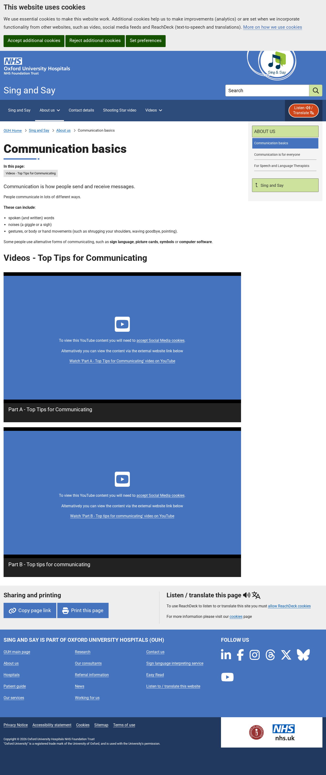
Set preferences (146, 40)
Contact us (155, 652)
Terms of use (124, 725)
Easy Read (155, 675)
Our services (14, 697)
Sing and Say (39, 130)
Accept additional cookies (34, 40)
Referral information (92, 675)
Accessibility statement (51, 725)
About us (63, 130)
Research (82, 652)
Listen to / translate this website (173, 686)
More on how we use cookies (272, 27)
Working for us (87, 697)
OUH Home (13, 130)
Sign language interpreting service (174, 663)
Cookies (82, 725)
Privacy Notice (16, 725)
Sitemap (101, 725)
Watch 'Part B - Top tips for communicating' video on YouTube (122, 516)
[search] (315, 90)
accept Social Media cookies (160, 340)
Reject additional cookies (95, 40)
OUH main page (17, 652)
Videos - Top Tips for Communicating (31, 173)
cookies (236, 616)
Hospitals (12, 675)
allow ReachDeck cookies (289, 606)
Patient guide (15, 686)
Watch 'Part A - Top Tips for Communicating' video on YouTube (122, 361)
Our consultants (88, 663)
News (79, 686)
